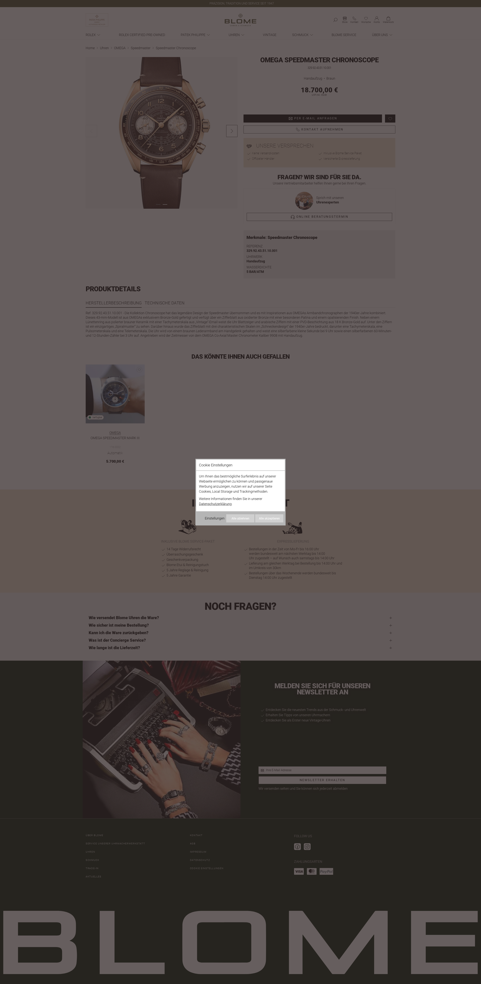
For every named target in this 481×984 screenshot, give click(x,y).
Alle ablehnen (240, 518)
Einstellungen (215, 518)
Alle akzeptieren (269, 518)
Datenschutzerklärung (215, 504)
